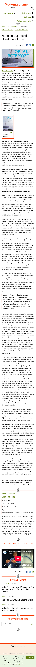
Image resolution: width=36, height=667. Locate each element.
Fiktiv (31, 654)
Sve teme (8, 14)
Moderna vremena (18, 4)
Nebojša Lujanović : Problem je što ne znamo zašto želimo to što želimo (18, 589)
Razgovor (5, 583)
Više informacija (20, 665)
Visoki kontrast (26, 13)
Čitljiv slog (27, 17)
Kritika (4, 26)
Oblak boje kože (7, 29)
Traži (32, 624)
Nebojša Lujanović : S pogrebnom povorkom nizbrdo (17, 609)
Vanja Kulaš (15, 26)
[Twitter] (30, 45)
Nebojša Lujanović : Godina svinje (17, 600)
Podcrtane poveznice (24, 21)
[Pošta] (33, 45)
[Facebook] (27, 45)
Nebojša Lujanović (21, 29)
